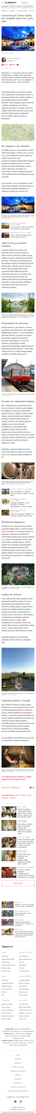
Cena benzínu (14, 1031)
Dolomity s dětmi (6, 1019)
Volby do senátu (6, 968)
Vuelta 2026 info (23, 956)
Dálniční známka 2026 (25, 1007)
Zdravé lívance (23, 986)
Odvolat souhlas (18, 1087)
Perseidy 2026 (6, 1031)
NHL (3, 995)
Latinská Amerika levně (8, 1016)
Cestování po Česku (18, 223)
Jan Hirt (21, 962)
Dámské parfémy (7, 1042)
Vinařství (23, 795)
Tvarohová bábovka (24, 989)
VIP (18, 807)
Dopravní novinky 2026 (25, 1010)
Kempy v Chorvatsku (7, 1004)
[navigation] (2, 2)
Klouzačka (14, 1036)
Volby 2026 (5, 956)
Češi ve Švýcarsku (7, 1013)
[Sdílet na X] (33, 788)
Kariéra (18, 1059)
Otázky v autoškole (24, 1016)
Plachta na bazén (20, 1033)
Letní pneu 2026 (23, 1004)
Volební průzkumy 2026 (8, 959)
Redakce (18, 1063)
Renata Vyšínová (14, 58)
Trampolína (29, 1033)
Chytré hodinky (13, 1045)
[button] (18, 38)
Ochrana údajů (18, 1067)
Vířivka (22, 1038)
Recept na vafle (23, 992)
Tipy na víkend (16, 489)
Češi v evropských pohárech (26, 1031)
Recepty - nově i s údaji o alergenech (17, 6)
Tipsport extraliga (6, 986)
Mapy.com (17, 1029)
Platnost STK (22, 1019)
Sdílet (13, 65)
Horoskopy (22, 820)
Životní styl (15, 232)
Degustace (5, 798)
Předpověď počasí (26, 1029)
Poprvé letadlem (6, 1007)
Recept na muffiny (24, 983)
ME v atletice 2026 (7, 989)
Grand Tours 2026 (24, 971)
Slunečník (7, 1036)
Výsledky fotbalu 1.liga (7, 983)
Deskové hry (23, 1042)
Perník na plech (23, 995)
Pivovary (12, 798)
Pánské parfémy (22, 1045)
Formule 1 (4, 992)
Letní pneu (16, 1042)
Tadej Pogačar (22, 965)
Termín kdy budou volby (8, 965)
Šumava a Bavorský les (8, 1010)
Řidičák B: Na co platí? (25, 1013)
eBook (6, 65)
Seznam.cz (24, 2)
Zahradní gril (15, 1038)
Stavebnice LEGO (29, 1040)
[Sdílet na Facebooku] (31, 788)
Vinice (16, 795)
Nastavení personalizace (18, 1091)
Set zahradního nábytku (24, 1036)
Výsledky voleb (6, 962)
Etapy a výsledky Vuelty (25, 959)
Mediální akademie (18, 1071)
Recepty (20, 867)
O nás (18, 1055)
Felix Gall (21, 968)
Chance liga (5, 980)
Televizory (30, 1042)
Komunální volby (6, 971)
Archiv (18, 1075)
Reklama (18, 1079)
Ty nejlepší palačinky (24, 980)
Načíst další (18, 883)
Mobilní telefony (18, 1040)
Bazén (13, 1033)
